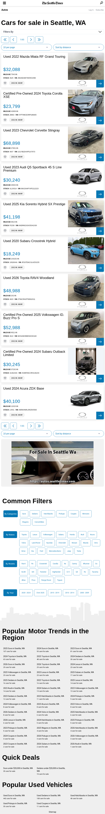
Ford (41, 551)
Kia (32, 551)
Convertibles (39, 522)
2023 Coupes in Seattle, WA (15, 745)
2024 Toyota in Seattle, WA (15, 657)
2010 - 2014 (69, 593)
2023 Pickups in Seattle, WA (15, 729)
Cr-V (68, 572)
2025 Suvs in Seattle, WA (14, 649)
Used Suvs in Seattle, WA (14, 796)
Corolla (55, 564)
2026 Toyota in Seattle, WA (48, 665)
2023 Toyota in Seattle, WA (48, 681)
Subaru (61, 535)
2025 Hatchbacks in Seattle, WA (84, 713)
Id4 (33, 572)
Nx (65, 564)
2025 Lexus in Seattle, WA (81, 681)
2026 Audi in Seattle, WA (81, 745)
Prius (33, 580)
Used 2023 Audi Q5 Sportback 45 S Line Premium (32, 169)
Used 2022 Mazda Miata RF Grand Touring (34, 56)
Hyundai (49, 543)
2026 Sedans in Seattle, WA (15, 713)
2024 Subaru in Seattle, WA (48, 689)
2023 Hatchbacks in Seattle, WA (50, 697)
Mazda (85, 543)
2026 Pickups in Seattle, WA (49, 737)
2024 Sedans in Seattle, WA (82, 657)
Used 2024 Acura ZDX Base (23, 388)
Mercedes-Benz (55, 551)
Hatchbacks (48, 514)
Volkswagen (47, 535)
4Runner (86, 564)
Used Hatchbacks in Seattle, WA (84, 796)
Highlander (56, 572)
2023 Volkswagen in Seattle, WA (84, 689)
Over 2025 (40, 593)
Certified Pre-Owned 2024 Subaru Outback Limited (34, 353)
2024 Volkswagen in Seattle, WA (17, 705)
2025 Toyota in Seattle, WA (48, 657)
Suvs (24, 514)
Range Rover (46, 580)
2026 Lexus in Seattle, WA (14, 721)
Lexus (35, 535)
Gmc (96, 543)
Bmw (23, 551)
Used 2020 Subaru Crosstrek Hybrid (29, 241)
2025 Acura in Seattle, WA (48, 705)
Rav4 (23, 564)
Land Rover (36, 543)
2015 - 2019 (54, 593)
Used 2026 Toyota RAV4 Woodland (28, 278)
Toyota (24, 535)
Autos (4, 9)
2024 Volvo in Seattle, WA (48, 713)
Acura (92, 535)
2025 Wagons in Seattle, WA (49, 729)
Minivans (85, 514)
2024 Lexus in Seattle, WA (81, 665)
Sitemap (52, 812)
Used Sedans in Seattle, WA (49, 796)
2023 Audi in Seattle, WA (13, 689)
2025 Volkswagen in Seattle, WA (17, 673)
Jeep (69, 551)
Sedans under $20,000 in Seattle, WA (51, 771)
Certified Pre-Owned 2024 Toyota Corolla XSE (32, 95)
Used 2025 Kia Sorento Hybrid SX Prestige (34, 204)
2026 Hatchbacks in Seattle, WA (84, 729)
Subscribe (100, 9)
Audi (82, 535)
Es (96, 564)
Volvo (24, 543)
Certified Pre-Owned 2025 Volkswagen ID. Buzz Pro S (33, 316)
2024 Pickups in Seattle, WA (82, 697)
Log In (91, 9)
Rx (32, 564)
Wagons (25, 522)
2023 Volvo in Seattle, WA (81, 705)
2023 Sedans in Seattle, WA (15, 697)
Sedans (35, 514)
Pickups (62, 514)
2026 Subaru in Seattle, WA (48, 745)
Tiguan (59, 580)
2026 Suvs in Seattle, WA (14, 665)
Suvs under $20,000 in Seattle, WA (18, 769)
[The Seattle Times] (52, 3)
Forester (43, 572)
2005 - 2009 (84, 593)
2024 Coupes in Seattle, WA (15, 737)
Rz (85, 572)
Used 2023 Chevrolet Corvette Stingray (31, 130)
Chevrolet (62, 543)
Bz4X (24, 572)
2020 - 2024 (26, 593)
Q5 (77, 572)
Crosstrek (43, 564)
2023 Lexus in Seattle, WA (48, 673)
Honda (72, 535)
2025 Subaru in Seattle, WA (82, 673)
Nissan (74, 543)
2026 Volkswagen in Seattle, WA (84, 737)
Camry (74, 564)
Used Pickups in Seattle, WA (15, 804)
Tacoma (95, 572)
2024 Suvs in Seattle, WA (47, 649)
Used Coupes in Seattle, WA (49, 804)
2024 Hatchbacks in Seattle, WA (50, 721)
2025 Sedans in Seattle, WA (15, 681)
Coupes (73, 514)
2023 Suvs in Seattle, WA (81, 649)
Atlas (24, 580)
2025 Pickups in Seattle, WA (82, 721)
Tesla (79, 551)
